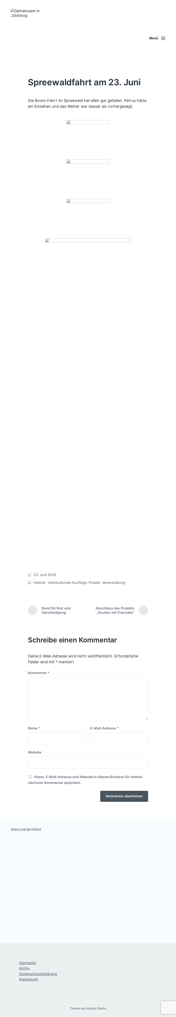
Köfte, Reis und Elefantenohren (127, 890)
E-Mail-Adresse (104, 728)
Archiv (24, 968)
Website (34, 752)
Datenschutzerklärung (38, 974)
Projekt (94, 582)
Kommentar (39, 673)
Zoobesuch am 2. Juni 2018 (43, 890)
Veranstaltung (113, 582)
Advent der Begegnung (39, 928)
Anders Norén (96, 1008)
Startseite (27, 963)
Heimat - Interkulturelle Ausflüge (60, 582)
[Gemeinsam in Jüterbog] (31, 38)
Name (34, 728)
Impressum (28, 979)
